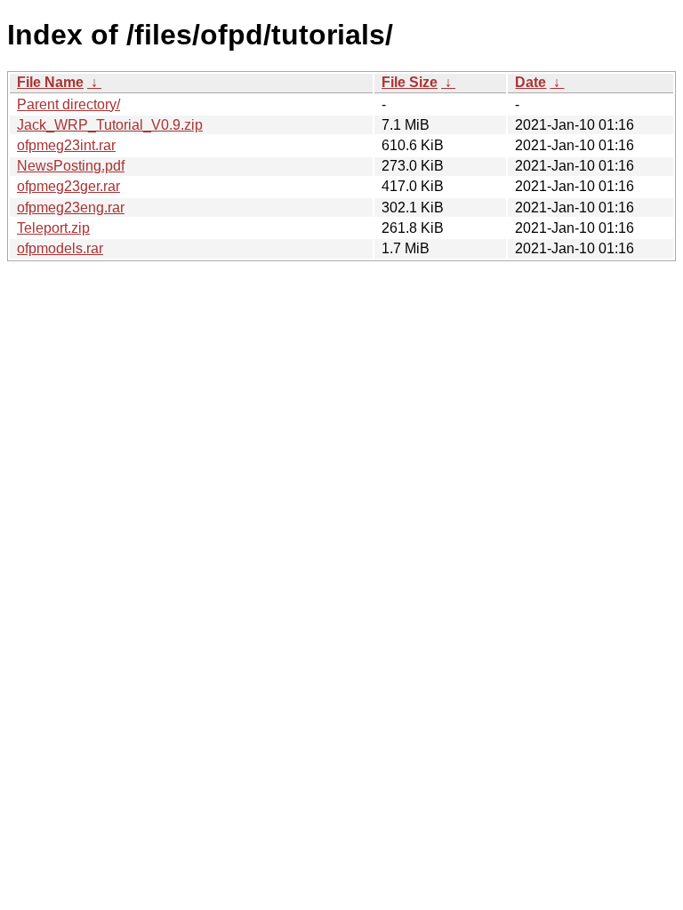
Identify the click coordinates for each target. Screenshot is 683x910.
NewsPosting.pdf (71, 165)
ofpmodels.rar (60, 248)
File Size (410, 82)
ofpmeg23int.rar (66, 145)
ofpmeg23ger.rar (68, 186)
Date (530, 82)
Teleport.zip (53, 227)
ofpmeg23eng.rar (71, 207)
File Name (50, 82)
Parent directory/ (68, 104)
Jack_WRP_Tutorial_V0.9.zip (110, 124)
